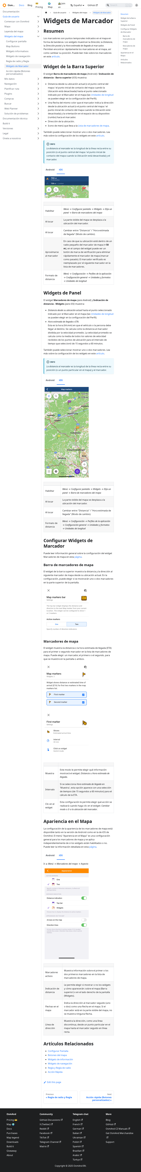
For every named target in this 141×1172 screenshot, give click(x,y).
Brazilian (77, 1150)
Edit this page (54, 1082)
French (76, 1124)
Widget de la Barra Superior (128, 19)
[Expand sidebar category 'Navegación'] (38, 84)
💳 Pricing (39, 5)
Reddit (43, 1128)
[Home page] (46, 12)
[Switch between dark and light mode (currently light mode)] (136, 5)
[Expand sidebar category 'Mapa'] (38, 26)
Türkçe (76, 1159)
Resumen (124, 14)
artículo (56, 56)
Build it (10, 1146)
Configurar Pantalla (58, 1051)
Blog (30, 5)
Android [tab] (50, 169)
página (78, 556)
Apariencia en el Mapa (127, 54)
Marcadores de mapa (129, 47)
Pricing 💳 (12, 1119)
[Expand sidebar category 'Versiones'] (38, 128)
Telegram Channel (49, 1141)
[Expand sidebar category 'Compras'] (38, 98)
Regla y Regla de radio (59, 1067)
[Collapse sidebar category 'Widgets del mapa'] (38, 36)
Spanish (77, 1146)
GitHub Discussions (50, 1119)
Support (110, 1141)
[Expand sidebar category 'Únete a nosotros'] (38, 138)
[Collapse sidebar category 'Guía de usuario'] (38, 16)
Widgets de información (60, 1059)
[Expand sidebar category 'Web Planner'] (38, 108)
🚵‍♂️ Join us (61, 5)
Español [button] (78, 5)
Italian (76, 1133)
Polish (76, 1141)
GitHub (91, 5)
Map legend (13, 1137)
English (76, 1119)
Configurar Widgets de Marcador (129, 30)
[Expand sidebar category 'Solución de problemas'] (38, 113)
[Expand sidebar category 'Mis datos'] (38, 79)
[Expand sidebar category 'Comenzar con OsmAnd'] (38, 21)
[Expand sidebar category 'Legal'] (38, 133)
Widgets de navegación (60, 1063)
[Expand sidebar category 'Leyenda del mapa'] (38, 31)
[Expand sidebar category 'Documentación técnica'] (38, 118)
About (10, 1155)
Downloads (12, 1141)
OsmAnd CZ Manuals (117, 1128)
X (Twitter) (45, 1124)
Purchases (12, 1133)
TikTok (43, 1137)
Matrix (43, 1146)
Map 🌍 (11, 1124)
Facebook (45, 1133)
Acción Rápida (55, 1071)
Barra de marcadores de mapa (129, 39)
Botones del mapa (57, 1055)
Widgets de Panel (128, 25)
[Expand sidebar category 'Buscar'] (38, 103)
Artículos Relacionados (126, 61)
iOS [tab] (61, 169)
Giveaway (12, 1150)
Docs (21, 5)
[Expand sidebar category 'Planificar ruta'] (38, 89)
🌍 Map (50, 5)
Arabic (76, 1155)
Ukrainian (78, 1137)
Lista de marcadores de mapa (93, 125)
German (77, 1128)
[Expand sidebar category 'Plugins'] (38, 94)
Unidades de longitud (102, 94)
